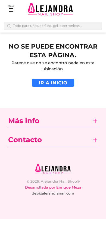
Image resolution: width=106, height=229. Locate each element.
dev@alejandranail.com (53, 193)
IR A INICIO (53, 82)
